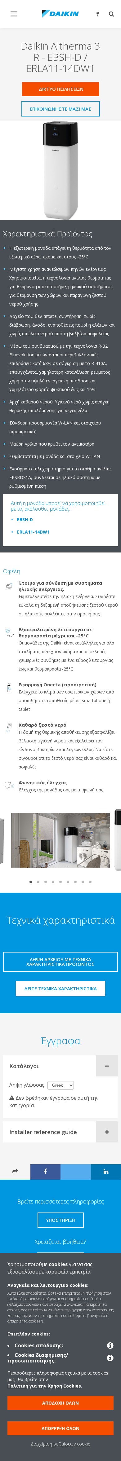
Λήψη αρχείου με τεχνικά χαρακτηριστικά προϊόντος (60, 961)
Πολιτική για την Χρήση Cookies (44, 1386)
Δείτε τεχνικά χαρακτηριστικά (60, 988)
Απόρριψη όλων (60, 1428)
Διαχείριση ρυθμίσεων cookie (60, 1444)
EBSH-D (25, 519)
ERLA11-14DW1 (33, 532)
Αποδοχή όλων (60, 1403)
